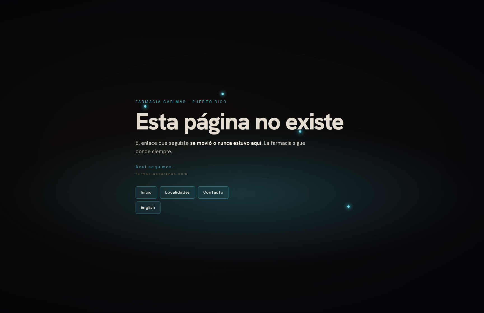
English (148, 207)
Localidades (177, 192)
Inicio (146, 192)
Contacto (213, 192)
